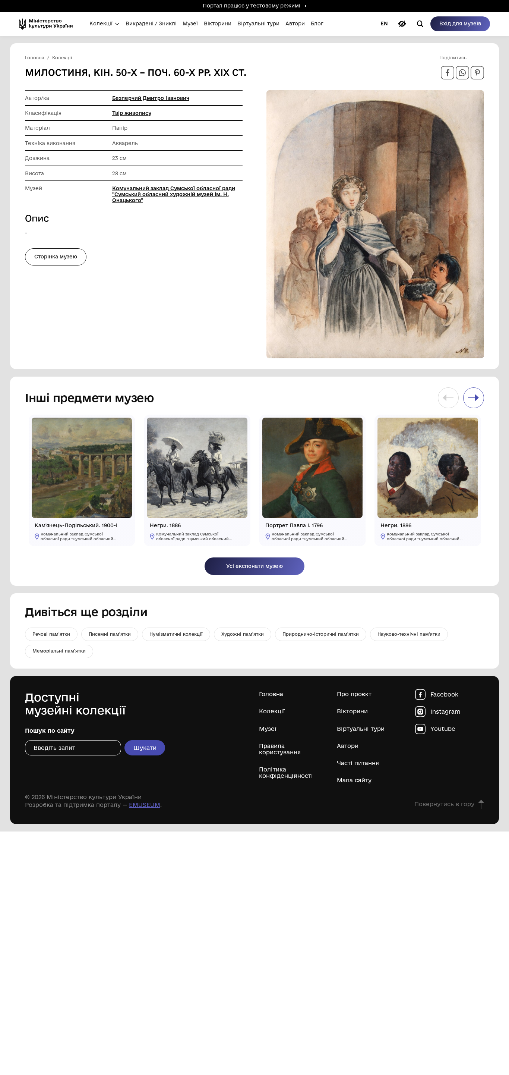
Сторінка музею (55, 257)
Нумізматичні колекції (176, 634)
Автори (347, 746)
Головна (271, 694)
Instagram (445, 711)
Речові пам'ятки (51, 634)
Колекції (272, 711)
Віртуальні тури (361, 729)
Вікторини (352, 711)
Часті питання (358, 763)
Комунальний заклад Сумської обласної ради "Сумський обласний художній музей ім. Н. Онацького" (173, 194)
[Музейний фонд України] (48, 24)
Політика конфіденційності (286, 772)
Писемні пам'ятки (110, 634)
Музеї (267, 729)
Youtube (442, 729)
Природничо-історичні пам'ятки (320, 634)
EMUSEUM (144, 805)
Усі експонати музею (254, 566)
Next (473, 397)
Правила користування (280, 749)
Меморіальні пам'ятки (59, 650)
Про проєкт (354, 694)
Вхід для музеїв (460, 23)
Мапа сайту (354, 780)
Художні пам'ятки (242, 634)
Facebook (444, 694)
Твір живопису (131, 113)
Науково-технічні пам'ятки (408, 634)
